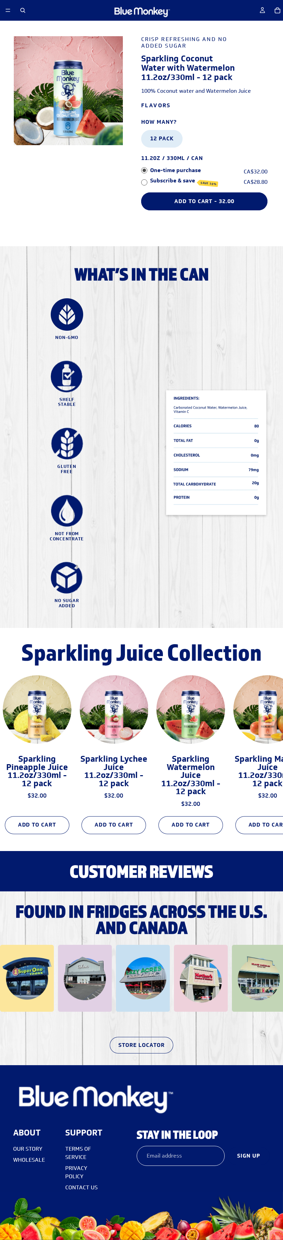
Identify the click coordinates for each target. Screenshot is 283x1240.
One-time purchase (175, 170)
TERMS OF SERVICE (78, 1153)
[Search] (22, 10)
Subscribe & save (183, 181)
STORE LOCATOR (141, 1045)
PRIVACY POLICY (76, 1172)
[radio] (144, 170)
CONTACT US (81, 1187)
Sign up (248, 1156)
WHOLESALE (29, 1160)
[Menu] (8, 10)
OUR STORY (27, 1149)
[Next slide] (261, 751)
